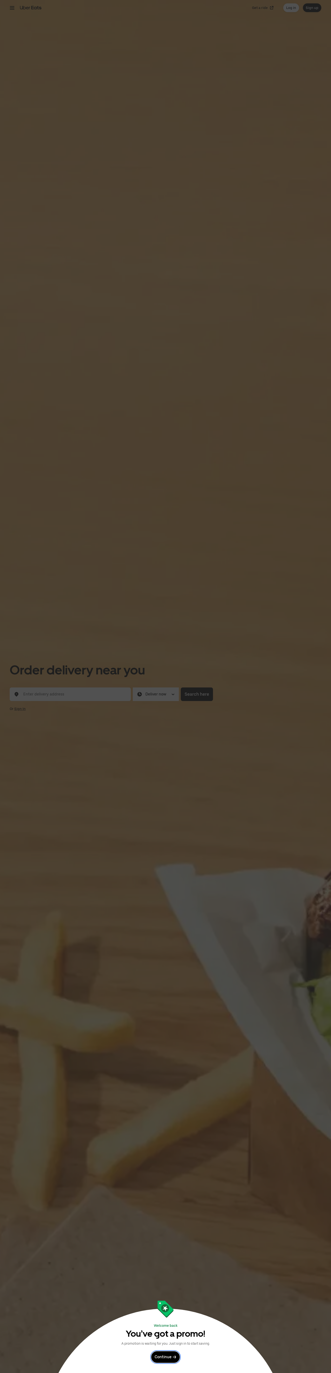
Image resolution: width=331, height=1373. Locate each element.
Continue (163, 1357)
